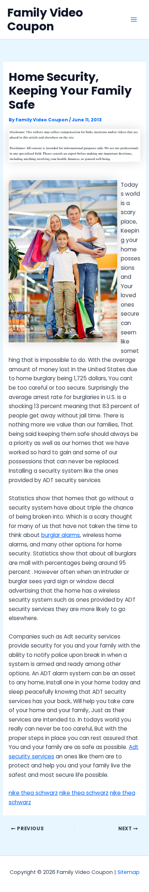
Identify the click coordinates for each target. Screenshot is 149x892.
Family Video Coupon (45, 19)
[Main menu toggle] (134, 19)
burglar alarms (60, 535)
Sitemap (129, 872)
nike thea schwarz (33, 793)
